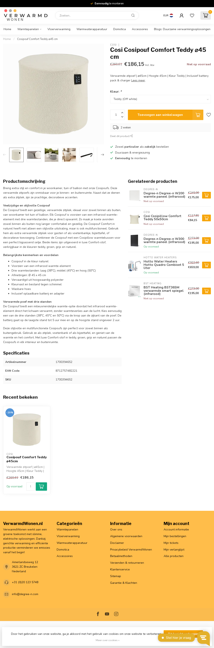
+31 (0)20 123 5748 (25, 582)
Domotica (119, 29)
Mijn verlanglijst (174, 550)
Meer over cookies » (108, 640)
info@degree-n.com (25, 594)
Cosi (113, 45)
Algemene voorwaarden (126, 536)
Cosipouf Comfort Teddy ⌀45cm (26, 459)
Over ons (116, 529)
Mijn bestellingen (175, 536)
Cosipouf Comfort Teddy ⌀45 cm (37, 39)
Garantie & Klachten (123, 583)
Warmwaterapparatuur (91, 29)
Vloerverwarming (58, 29)
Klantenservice (120, 569)
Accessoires (140, 29)
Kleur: (116, 91)
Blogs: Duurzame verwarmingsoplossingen (182, 29)
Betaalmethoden (121, 556)
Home (7, 29)
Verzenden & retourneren (127, 563)
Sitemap (115, 576)
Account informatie (176, 529)
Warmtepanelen (28, 29)
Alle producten (173, 556)
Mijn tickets (171, 543)
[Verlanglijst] (192, 15)
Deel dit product (120, 136)
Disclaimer (117, 543)
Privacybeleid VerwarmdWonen (131, 550)
